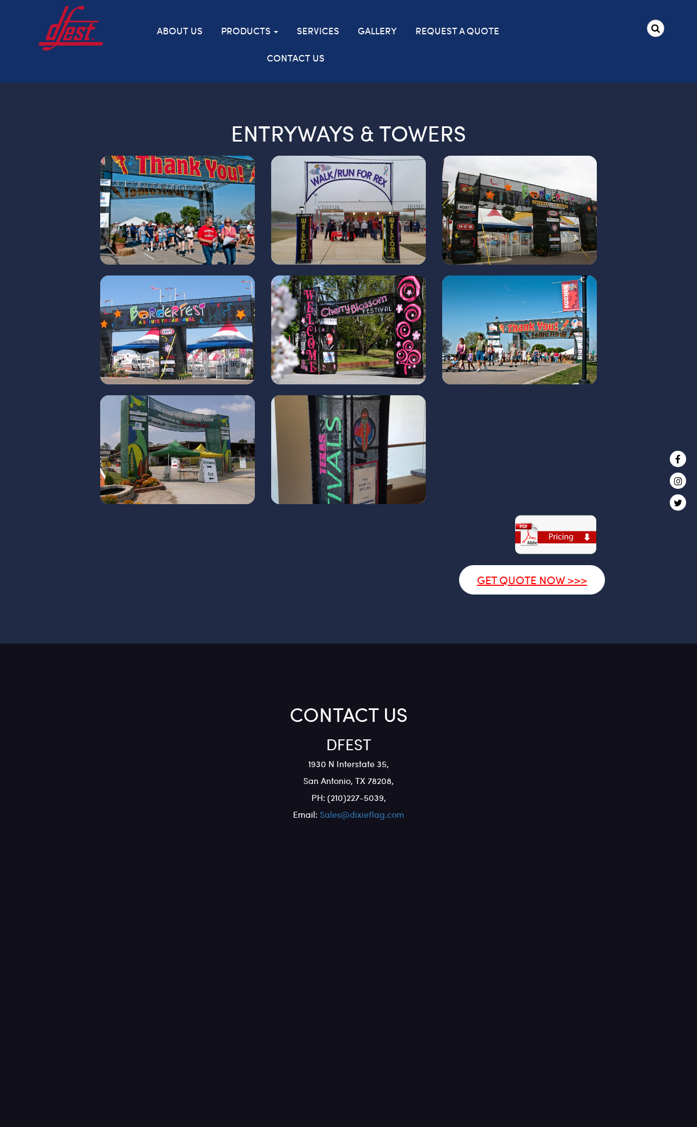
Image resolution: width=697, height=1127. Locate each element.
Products (247, 30)
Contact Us (296, 57)
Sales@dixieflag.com (360, 814)
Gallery (377, 30)
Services (318, 30)
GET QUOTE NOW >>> (532, 579)
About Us (180, 30)
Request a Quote (457, 30)
